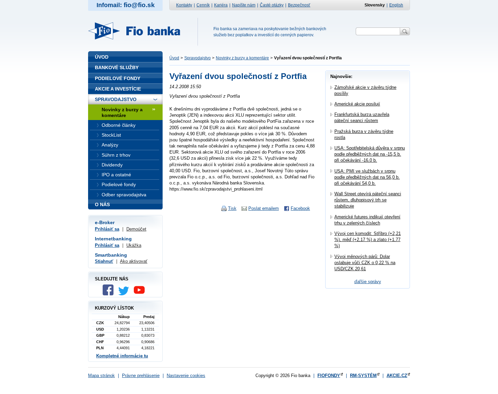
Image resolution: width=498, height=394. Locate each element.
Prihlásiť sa (107, 229)
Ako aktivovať (133, 261)
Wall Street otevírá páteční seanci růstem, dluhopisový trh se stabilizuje (367, 200)
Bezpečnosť (299, 5)
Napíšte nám (243, 5)
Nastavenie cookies (186, 375)
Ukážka (133, 245)
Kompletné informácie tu (122, 355)
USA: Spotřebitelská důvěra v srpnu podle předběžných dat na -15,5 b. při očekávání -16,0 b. (369, 154)
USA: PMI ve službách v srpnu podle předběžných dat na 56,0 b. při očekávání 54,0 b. (367, 177)
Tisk (232, 208)
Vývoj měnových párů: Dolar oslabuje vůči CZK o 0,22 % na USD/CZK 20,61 (364, 262)
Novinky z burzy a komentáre (242, 58)
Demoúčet (136, 229)
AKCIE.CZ (397, 375)
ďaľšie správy (367, 281)
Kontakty (184, 5)
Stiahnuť (104, 261)
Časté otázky (272, 5)
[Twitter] (125, 293)
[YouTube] (141, 293)
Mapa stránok (101, 375)
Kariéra (221, 5)
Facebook (300, 208)
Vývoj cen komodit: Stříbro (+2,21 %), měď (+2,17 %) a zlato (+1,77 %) (367, 239)
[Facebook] (110, 293)
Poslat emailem (263, 208)
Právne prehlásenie (141, 375)
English (396, 5)
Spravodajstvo (197, 58)
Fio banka (138, 30)
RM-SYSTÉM (363, 375)
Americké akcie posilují (357, 103)
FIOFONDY (328, 375)
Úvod (174, 58)
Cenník (203, 5)
